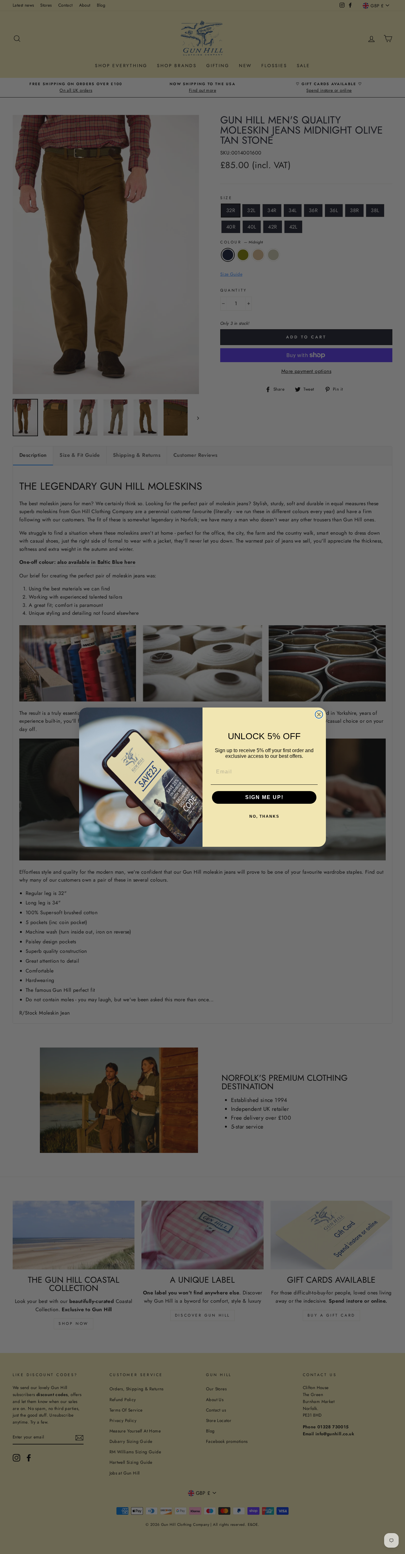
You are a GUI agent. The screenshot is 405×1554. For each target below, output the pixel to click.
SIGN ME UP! (264, 797)
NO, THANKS (264, 816)
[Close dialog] (319, 714)
